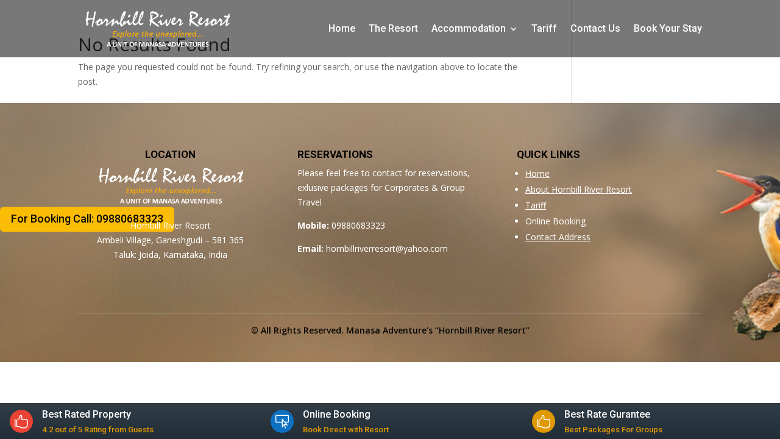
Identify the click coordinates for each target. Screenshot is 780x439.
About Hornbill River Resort (578, 189)
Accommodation (468, 28)
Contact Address (557, 237)
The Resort (393, 28)
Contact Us (595, 28)
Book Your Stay (668, 28)
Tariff (544, 28)
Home (341, 28)
